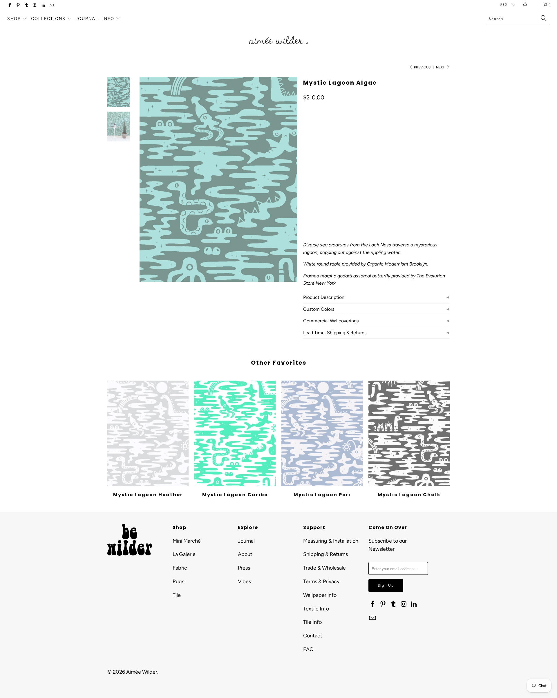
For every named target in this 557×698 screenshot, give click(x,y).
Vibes (244, 581)
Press (244, 568)
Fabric (180, 568)
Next (441, 67)
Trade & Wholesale (324, 568)
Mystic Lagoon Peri (322, 433)
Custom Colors (318, 309)
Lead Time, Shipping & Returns (334, 332)
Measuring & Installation (330, 541)
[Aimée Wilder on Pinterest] (18, 6)
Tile (177, 595)
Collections (49, 18)
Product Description (323, 297)
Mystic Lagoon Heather (148, 433)
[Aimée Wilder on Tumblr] (26, 6)
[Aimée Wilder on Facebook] (9, 6)
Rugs (178, 581)
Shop (14, 18)
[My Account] (526, 4)
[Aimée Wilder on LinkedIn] (43, 6)
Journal (87, 18)
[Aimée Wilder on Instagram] (34, 6)
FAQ (308, 649)
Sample (352, 176)
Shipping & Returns (325, 554)
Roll (311, 176)
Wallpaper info (320, 595)
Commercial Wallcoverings (331, 320)
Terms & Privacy (321, 581)
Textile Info (316, 609)
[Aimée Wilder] (278, 33)
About (245, 554)
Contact (312, 635)
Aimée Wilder (141, 672)
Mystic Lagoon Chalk (409, 433)
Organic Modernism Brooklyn (397, 264)
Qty (306, 192)
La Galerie (184, 554)
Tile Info (312, 622)
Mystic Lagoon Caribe (235, 433)
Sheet (330, 176)
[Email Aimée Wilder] (51, 6)
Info (108, 18)
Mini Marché (187, 541)
